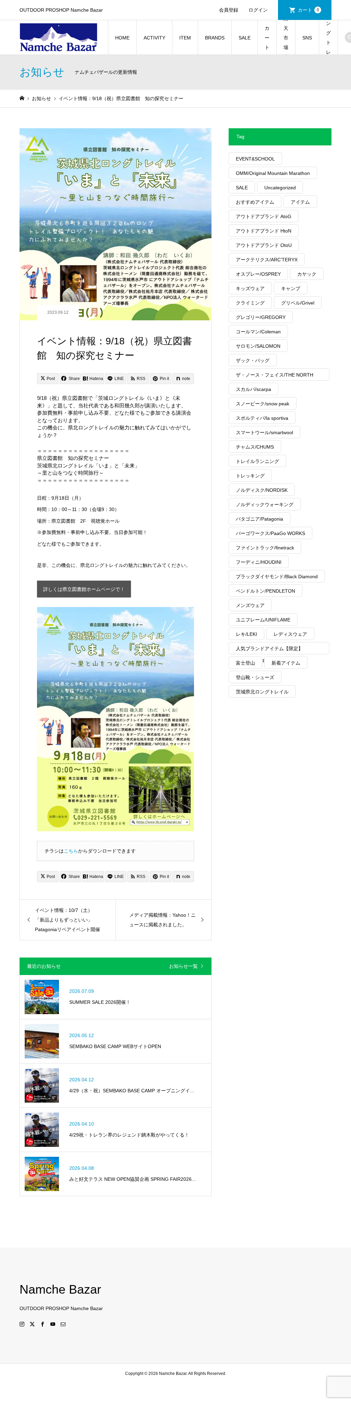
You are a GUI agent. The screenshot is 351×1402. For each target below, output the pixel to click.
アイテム (300, 202)
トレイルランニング (257, 461)
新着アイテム (285, 663)
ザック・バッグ (252, 360)
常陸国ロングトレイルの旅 (328, 37)
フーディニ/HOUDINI (258, 562)
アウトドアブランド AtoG (263, 216)
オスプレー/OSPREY (258, 274)
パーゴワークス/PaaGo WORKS (270, 533)
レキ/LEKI (246, 634)
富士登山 (245, 663)
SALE (245, 37)
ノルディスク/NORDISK (262, 490)
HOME (122, 37)
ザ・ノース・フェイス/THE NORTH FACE (274, 376)
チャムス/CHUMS (255, 447)
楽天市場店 (285, 37)
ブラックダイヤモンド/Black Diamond (277, 576)
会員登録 (228, 10)
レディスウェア (290, 634)
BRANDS (215, 37)
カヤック (306, 274)
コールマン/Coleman (258, 331)
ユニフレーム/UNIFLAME (263, 619)
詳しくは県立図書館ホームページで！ (84, 589)
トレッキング (250, 475)
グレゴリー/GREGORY (261, 317)
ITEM (185, 37)
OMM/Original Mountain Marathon (273, 173)
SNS (307, 37)
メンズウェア (250, 605)
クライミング (250, 303)
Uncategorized (280, 187)
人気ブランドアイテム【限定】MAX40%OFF (269, 650)
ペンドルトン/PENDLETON (265, 591)
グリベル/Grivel (297, 303)
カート (308, 10)
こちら (71, 851)
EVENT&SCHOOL (255, 159)
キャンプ (290, 288)
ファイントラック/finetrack (265, 547)
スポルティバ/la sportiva (262, 418)
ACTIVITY (154, 37)
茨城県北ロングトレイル (262, 691)
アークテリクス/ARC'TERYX (267, 259)
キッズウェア (250, 288)
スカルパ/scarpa (253, 389)
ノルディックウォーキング (264, 504)
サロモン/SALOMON (258, 346)
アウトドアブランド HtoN (263, 231)
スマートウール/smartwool (264, 432)
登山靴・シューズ (255, 677)
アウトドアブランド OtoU (264, 245)
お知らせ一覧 (183, 966)
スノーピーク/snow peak (262, 403)
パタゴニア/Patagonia (259, 519)
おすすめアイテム (255, 202)
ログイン (258, 10)
